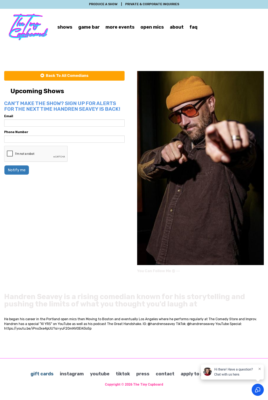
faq (193, 27)
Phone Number (16, 132)
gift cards (42, 374)
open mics (152, 27)
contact (165, 374)
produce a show (103, 4)
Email (8, 116)
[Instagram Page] (261, 272)
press (142, 374)
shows (64, 27)
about (177, 27)
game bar (89, 27)
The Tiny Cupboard (148, 384)
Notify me (17, 170)
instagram (72, 374)
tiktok (123, 374)
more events (120, 27)
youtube (100, 374)
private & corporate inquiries (152, 4)
